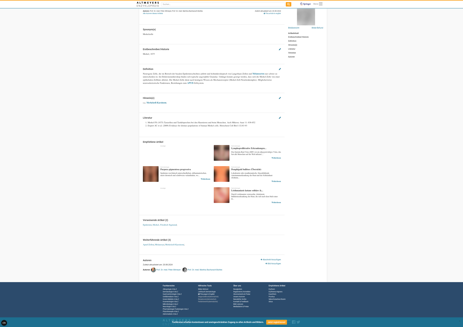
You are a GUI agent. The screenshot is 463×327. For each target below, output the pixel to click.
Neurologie (167, 307)
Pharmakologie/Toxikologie (173, 309)
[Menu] (320, 4)
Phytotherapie (168, 311)
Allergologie (167, 289)
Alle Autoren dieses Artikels (153, 13)
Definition (292, 41)
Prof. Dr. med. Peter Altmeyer (168, 270)
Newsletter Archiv (239, 299)
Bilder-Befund (317, 28)
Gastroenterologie (169, 294)
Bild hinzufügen (274, 263)
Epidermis (147, 224)
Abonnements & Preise (241, 294)
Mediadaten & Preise (241, 307)
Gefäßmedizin (168, 297)
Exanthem (272, 294)
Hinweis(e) (292, 45)
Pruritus (272, 297)
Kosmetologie (168, 302)
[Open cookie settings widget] (4, 323)
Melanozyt (159, 244)
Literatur (291, 49)
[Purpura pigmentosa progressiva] (151, 174)
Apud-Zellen (148, 244)
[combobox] (223, 4)
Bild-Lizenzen (238, 304)
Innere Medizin (168, 299)
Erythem (272, 289)
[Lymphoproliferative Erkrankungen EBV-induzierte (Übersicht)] (221, 153)
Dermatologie (168, 292)
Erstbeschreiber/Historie (298, 37)
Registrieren (237, 292)
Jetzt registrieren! (276, 322)
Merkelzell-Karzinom (156, 102)
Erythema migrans (275, 292)
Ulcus (271, 302)
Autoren (291, 57)
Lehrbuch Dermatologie (207, 292)
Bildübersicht (293, 28)
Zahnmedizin (167, 314)
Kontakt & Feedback (240, 302)
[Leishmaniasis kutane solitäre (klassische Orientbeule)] (221, 195)
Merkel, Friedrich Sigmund (165, 224)
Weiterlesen (276, 157)
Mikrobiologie (168, 304)
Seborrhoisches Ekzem (277, 299)
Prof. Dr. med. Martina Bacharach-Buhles (204, 270)
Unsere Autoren (239, 297)
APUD (190, 82)
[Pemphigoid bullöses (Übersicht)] (221, 174)
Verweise (292, 53)
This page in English (207, 294)
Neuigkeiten (237, 289)
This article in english (273, 13)
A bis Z (174, 289)
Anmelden (246, 292)
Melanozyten (258, 73)
